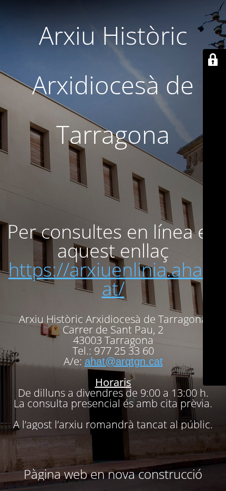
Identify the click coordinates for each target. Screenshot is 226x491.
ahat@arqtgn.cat (124, 361)
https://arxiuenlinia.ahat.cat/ (115, 279)
